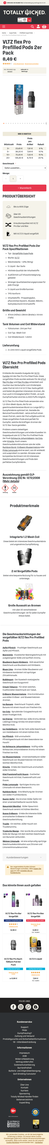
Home (4, 33)
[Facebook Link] (13, 1007)
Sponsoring (24, 1093)
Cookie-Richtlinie (12, 1142)
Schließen (39, 1142)
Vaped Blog (24, 1102)
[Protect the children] (35, 1112)
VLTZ (17, 258)
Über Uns (24, 1085)
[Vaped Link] (36, 1007)
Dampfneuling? (24, 1033)
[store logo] (24, 12)
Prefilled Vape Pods (26, 33)
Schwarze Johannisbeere (22, 438)
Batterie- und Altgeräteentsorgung (25, 1071)
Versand (9, 71)
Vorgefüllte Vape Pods (22, 253)
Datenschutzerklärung (24, 1065)
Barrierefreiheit (25, 1068)
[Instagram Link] (21, 1007)
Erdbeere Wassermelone (28, 447)
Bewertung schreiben (32, 63)
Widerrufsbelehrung (24, 1059)
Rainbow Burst (9, 447)
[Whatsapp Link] (28, 1007)
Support (24, 1027)
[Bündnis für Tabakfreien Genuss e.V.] (13, 1123)
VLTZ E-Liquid (35, 959)
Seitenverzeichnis (24, 1099)
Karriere (24, 1091)
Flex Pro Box (23, 382)
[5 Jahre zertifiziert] (35, 1124)
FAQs (24, 1030)
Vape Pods (12, 33)
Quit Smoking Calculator (24, 1074)
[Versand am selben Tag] (5, 2)
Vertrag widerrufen (24, 1062)
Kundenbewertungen (17, 857)
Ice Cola (39, 438)
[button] (38, 27)
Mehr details (11, 481)
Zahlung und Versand (24, 1036)
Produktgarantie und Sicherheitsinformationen (24, 1039)
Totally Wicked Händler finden (24, 1096)
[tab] (24, 857)
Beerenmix (8, 655)
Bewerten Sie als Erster (35, 924)
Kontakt (24, 1088)
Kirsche (10, 441)
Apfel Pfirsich (9, 648)
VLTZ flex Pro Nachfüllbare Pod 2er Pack (13, 962)
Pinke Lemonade (10, 450)
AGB (24, 1056)
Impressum (24, 1053)
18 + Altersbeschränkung (24, 1042)
